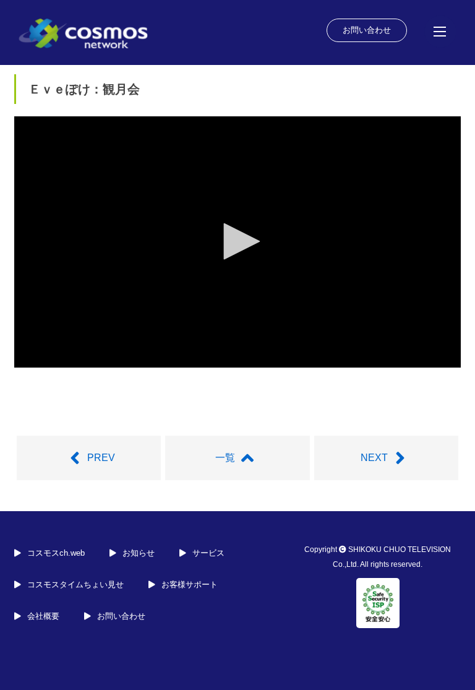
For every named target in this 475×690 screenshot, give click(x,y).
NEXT (374, 457)
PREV (101, 457)
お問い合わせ (367, 30)
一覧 (225, 457)
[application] (237, 242)
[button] (237, 241)
